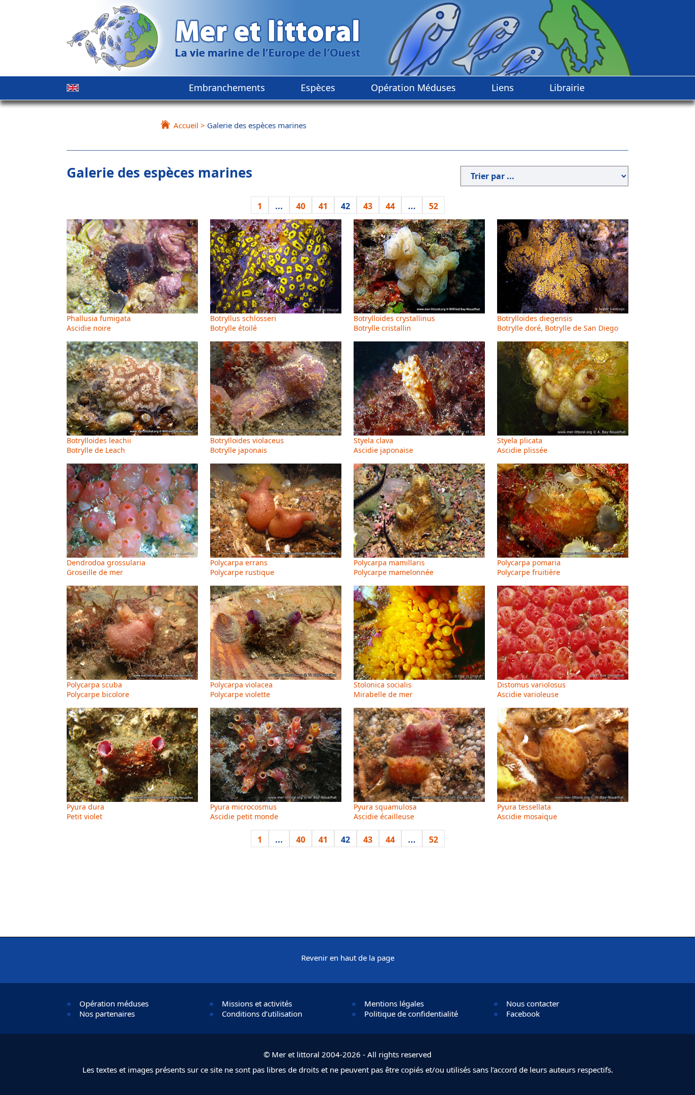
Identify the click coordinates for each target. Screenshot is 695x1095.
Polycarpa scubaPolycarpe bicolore (98, 689)
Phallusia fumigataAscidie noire (99, 323)
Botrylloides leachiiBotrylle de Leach (99, 445)
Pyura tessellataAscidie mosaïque (527, 811)
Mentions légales (394, 1003)
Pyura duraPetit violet (85, 811)
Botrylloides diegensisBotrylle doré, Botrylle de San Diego (557, 323)
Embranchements (227, 87)
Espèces (318, 87)
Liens (502, 87)
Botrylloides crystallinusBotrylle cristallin (394, 323)
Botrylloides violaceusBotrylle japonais (247, 445)
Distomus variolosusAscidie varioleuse (531, 689)
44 (390, 206)
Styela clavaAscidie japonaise (383, 445)
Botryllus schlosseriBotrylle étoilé (243, 323)
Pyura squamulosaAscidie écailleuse (385, 811)
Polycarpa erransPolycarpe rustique (242, 567)
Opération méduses (114, 1003)
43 (367, 206)
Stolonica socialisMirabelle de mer (383, 689)
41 (323, 206)
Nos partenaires (107, 1013)
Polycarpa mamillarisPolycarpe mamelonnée (393, 567)
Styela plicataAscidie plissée (522, 445)
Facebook (523, 1013)
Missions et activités (257, 1003)
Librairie (567, 87)
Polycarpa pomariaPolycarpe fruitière (529, 567)
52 (433, 206)
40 (300, 206)
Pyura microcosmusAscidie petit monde (244, 811)
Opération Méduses (413, 87)
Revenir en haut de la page (347, 958)
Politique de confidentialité (411, 1013)
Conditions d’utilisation (262, 1013)
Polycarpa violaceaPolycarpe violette (241, 689)
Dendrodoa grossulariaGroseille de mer (106, 567)
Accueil (185, 125)
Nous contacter (532, 1003)
